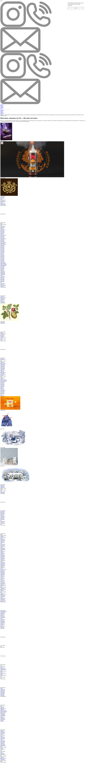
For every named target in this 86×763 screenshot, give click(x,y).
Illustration (2, 104)
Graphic (1, 106)
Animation (2, 107)
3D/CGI (1, 105)
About (1, 108)
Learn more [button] (70, 5)
